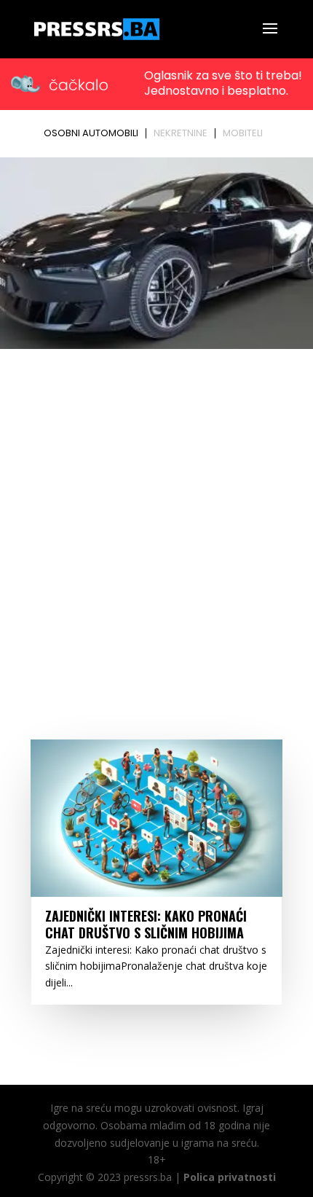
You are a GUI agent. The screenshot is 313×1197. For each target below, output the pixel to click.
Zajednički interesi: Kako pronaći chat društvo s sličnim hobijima (146, 924)
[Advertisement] (156, 518)
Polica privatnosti (229, 1177)
